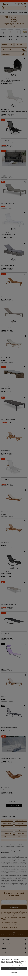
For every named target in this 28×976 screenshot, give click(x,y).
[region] (14, 966)
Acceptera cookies (14, 968)
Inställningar (14, 972)
